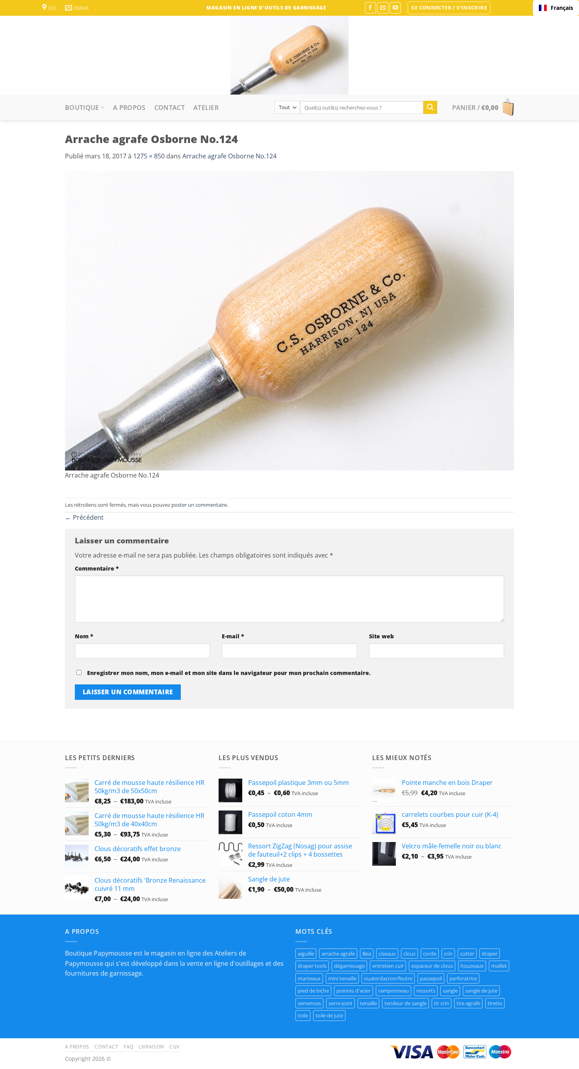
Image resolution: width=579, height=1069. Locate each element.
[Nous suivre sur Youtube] (395, 7)
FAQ (129, 1046)
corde (429, 953)
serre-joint (340, 1003)
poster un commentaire (199, 504)
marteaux (309, 978)
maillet (499, 965)
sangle (450, 990)
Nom (84, 636)
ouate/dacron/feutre (388, 978)
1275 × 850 (149, 156)
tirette (495, 1003)
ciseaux (387, 953)
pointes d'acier (353, 990)
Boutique (82, 107)
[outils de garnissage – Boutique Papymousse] (289, 55)
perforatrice (463, 978)
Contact (169, 107)
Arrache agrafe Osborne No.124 (229, 156)
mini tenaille (342, 978)
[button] (449, 8)
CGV (174, 1046)
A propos (129, 107)
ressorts (425, 990)
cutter (467, 953)
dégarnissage (349, 965)
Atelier (206, 107)
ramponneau (393, 990)
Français (562, 7)
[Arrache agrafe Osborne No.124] (289, 320)
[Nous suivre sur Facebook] (370, 7)
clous (409, 953)
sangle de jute (481, 990)
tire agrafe (468, 1003)
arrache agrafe (338, 953)
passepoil (431, 978)
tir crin (441, 1003)
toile (303, 1015)
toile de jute (329, 1015)
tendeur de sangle (405, 1003)
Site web (381, 636)
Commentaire (97, 568)
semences (309, 1003)
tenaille (368, 1003)
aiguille (306, 953)
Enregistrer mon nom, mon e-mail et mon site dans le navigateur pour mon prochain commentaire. (229, 673)
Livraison (151, 1046)
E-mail (233, 636)
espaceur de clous (432, 965)
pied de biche (313, 990)
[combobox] (556, 8)
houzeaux (472, 965)
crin (448, 953)
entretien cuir (388, 965)
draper (489, 953)
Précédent (84, 517)
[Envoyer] (430, 107)
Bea (366, 953)
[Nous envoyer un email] (382, 7)
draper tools (312, 965)
